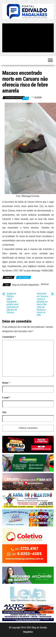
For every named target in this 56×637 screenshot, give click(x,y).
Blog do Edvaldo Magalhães (25, 284)
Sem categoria (24, 277)
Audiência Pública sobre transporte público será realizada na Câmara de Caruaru (12, 303)
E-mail (6, 397)
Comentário (9, 336)
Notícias (45, 284)
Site (4, 412)
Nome (6, 382)
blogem (38, 97)
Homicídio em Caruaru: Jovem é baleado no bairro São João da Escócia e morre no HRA (42, 304)
